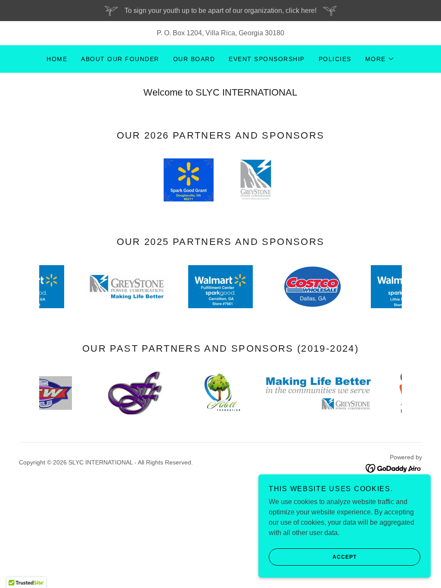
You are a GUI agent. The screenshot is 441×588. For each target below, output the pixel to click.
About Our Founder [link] (120, 59)
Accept (344, 557)
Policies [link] (335, 59)
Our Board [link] (194, 59)
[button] (379, 59)
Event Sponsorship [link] (266, 59)
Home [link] (57, 59)
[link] (394, 467)
